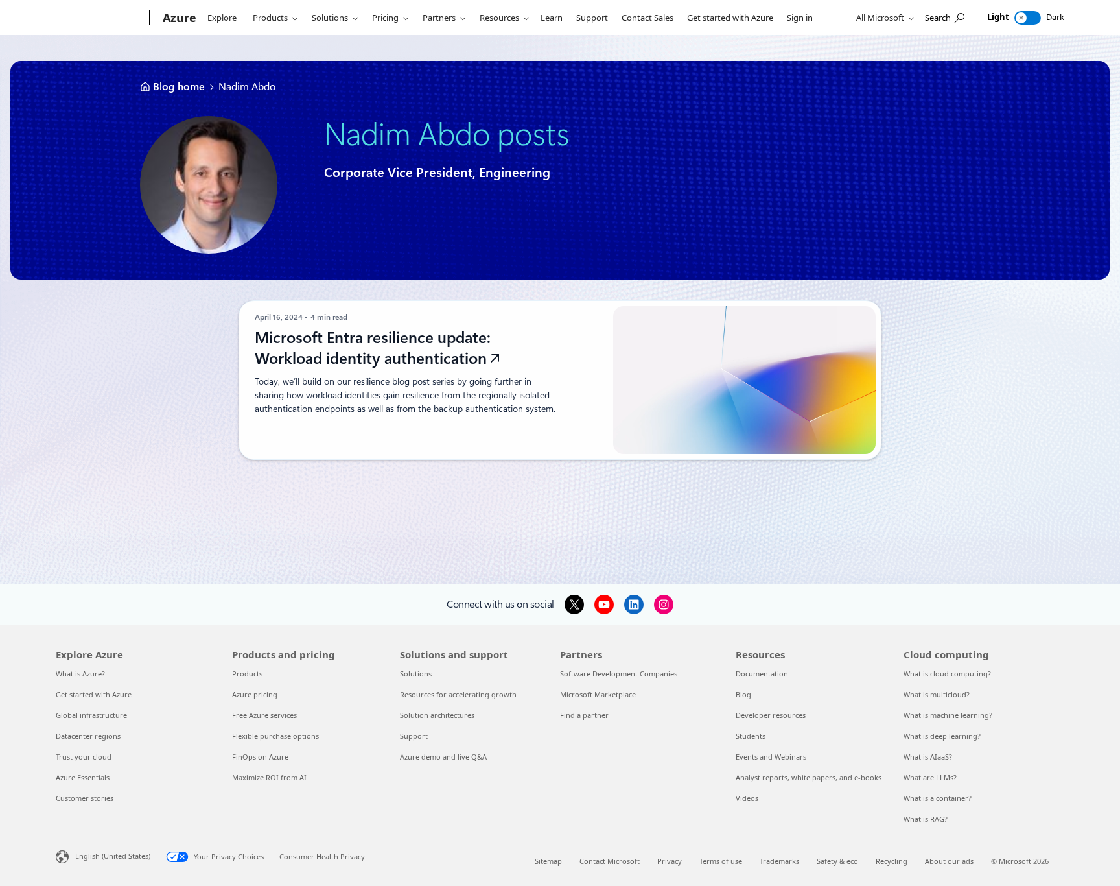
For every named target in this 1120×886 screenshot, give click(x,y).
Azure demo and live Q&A (443, 756)
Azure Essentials (83, 777)
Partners (439, 17)
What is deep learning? (942, 736)
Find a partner (584, 715)
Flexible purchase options (275, 736)
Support (592, 17)
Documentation (762, 673)
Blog (743, 694)
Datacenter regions (88, 736)
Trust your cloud (83, 756)
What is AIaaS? (928, 756)
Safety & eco (837, 861)
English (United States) (112, 856)
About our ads (949, 861)
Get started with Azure (730, 17)
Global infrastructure (91, 715)
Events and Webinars (771, 756)
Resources (499, 17)
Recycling (891, 861)
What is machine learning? (948, 715)
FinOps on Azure (260, 756)
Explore (222, 17)
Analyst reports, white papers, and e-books (808, 777)
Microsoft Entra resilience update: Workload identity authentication (373, 348)
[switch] (1027, 18)
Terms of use (720, 861)
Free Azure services (264, 715)
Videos (747, 798)
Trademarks (779, 861)
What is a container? (938, 798)
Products (270, 17)
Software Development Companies (618, 673)
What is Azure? (80, 673)
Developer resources (771, 715)
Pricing (385, 17)
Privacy (669, 861)
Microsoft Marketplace (598, 694)
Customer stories (84, 798)
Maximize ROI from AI (269, 777)
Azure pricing (254, 694)
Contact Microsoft (609, 861)
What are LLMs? (930, 777)
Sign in (800, 17)
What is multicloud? (937, 694)
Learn (552, 17)
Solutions (330, 17)
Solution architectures (437, 715)
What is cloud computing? (947, 673)
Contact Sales (647, 17)
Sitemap (548, 861)
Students (750, 736)
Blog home (179, 86)
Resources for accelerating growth (458, 694)
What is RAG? (926, 819)
